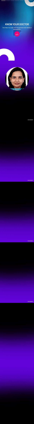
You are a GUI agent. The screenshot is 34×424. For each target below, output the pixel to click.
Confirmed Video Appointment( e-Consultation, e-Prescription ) (13, 276)
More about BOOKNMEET (16, 405)
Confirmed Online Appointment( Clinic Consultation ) (12, 270)
